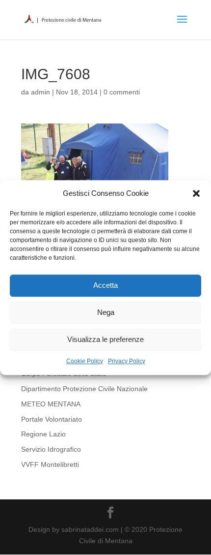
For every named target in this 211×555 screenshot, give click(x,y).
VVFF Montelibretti (50, 464)
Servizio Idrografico (51, 449)
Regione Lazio (43, 434)
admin (40, 92)
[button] (196, 193)
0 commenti (122, 92)
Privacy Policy (126, 361)
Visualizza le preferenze (105, 340)
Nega (105, 312)
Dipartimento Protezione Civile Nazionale (84, 389)
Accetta (105, 285)
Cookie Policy (84, 361)
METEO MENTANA (50, 404)
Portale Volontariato (51, 419)
